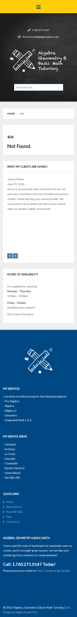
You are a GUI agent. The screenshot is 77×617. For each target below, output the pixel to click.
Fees (9, 516)
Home (11, 113)
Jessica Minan (15, 179)
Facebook (50, 570)
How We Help (14, 511)
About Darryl (14, 506)
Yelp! (40, 570)
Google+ (65, 570)
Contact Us (13, 521)
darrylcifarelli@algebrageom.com (40, 36)
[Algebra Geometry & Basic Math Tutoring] (38, 60)
